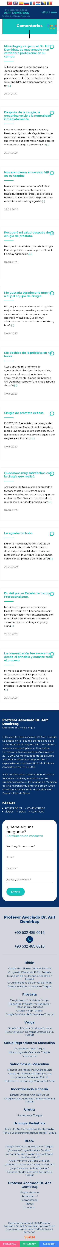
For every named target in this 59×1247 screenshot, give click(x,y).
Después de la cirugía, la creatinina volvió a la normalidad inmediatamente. (27, 116)
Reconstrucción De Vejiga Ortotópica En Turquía (30, 1033)
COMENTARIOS (36, 808)
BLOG (22, 811)
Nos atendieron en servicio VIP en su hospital (26, 174)
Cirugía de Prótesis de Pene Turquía (29, 1073)
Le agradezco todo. (18, 533)
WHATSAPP (29, 1244)
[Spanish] (21, 3)
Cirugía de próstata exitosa (24, 413)
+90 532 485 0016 (29, 932)
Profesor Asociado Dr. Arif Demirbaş (29, 919)
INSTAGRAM (10, 1244)
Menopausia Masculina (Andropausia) (29, 1069)
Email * (10, 857)
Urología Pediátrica (30, 1123)
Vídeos (29, 1203)
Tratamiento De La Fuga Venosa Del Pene (29, 1081)
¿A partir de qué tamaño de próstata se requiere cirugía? (29, 1155)
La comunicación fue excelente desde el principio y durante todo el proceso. (28, 657)
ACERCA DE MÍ (13, 808)
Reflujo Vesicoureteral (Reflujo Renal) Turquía (29, 1132)
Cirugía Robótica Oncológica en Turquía (29, 1146)
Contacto (29, 1207)
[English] (15, 3)
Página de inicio (29, 1192)
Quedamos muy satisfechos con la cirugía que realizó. (28, 474)
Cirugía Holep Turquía (29, 1010)
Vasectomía (29, 1056)
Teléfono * (11, 868)
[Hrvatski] (38, 3)
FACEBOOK (49, 1244)
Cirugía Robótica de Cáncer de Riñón (29, 982)
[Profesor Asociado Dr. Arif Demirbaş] (52, 26)
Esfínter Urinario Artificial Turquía (29, 1094)
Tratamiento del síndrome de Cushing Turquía (29, 1173)
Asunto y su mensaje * (18, 879)
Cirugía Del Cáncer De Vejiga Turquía (30, 1028)
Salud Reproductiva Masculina (29, 1043)
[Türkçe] (9, 3)
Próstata (29, 994)
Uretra (29, 1109)
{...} (9, 85)
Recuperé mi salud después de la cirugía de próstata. (28, 234)
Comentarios (29, 1199)
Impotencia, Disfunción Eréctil (30, 1077)
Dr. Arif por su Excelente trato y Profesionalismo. (27, 595)
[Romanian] (49, 3)
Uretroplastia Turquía (29, 1115)
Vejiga (30, 1022)
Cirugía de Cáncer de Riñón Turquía (29, 972)
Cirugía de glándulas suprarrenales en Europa (29, 977)
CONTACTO (37, 811)
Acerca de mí (30, 1196)
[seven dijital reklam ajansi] (29, 1237)
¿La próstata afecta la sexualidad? (29, 1168)
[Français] (32, 3)
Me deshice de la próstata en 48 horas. (28, 354)
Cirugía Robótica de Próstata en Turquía (29, 1014)
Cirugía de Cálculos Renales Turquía (29, 968)
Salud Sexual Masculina (29, 1064)
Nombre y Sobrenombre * (20, 846)
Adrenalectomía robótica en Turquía (29, 986)
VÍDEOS (9, 811)
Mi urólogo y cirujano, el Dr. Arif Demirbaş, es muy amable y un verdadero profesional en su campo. (27, 51)
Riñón (29, 963)
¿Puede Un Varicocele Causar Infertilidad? (30, 1164)
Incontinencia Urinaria (29, 1089)
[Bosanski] (43, 3)
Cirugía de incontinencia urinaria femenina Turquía (29, 1100)
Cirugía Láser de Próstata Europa (29, 1000)
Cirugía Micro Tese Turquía (29, 1048)
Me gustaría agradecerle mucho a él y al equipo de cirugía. (27, 294)
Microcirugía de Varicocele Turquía (29, 1052)
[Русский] (26, 3)
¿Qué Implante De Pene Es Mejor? (29, 1160)
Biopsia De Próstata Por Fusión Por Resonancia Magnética (30, 1005)
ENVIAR (15, 891)
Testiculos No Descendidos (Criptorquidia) (29, 1129)
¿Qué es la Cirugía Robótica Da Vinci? (29, 1150)
